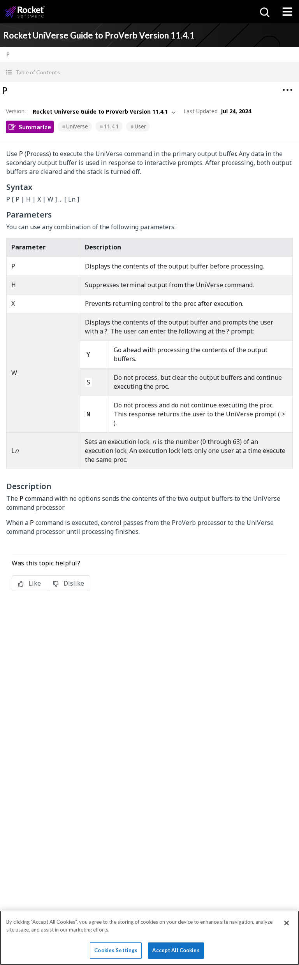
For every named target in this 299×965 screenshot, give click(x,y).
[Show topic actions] (287, 90)
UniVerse (77, 126)
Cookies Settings (115, 950)
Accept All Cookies (175, 950)
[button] (149, 72)
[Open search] (264, 12)
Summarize (35, 126)
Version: (16, 111)
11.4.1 (111, 126)
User (140, 126)
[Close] (286, 923)
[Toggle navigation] (287, 12)
